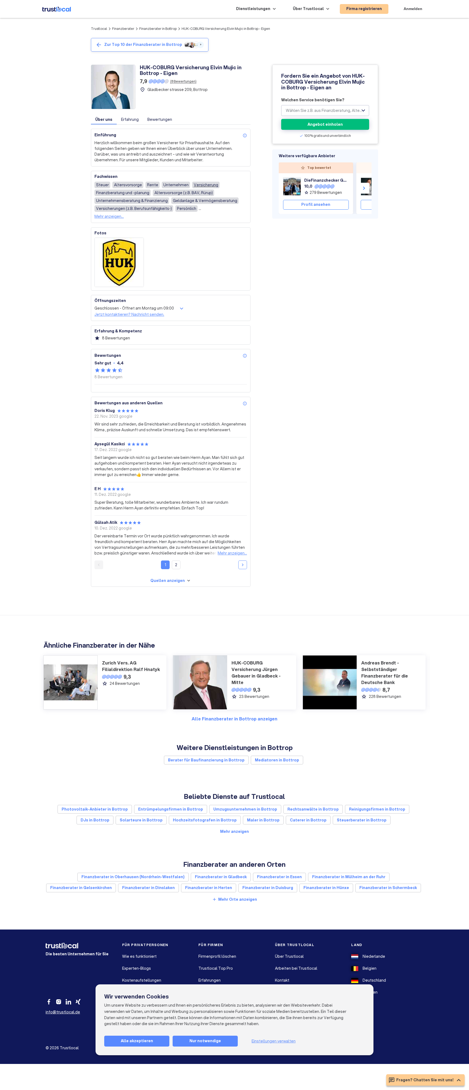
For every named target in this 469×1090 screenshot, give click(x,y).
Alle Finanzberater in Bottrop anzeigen (234, 719)
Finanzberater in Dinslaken (148, 887)
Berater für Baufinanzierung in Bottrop (206, 760)
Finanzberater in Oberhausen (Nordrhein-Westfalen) (133, 877)
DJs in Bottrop (95, 820)
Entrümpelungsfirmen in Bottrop (170, 809)
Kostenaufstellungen (141, 980)
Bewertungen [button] (159, 119)
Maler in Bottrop (263, 820)
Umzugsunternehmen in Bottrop (245, 809)
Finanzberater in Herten (208, 887)
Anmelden (413, 9)
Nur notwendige (205, 1041)
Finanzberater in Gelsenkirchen (81, 887)
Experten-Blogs (136, 968)
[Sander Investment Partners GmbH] (370, 187)
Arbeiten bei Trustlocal (296, 968)
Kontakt (282, 980)
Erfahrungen (209, 980)
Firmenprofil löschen (217, 956)
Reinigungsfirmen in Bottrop (377, 809)
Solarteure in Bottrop (141, 820)
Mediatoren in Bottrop (277, 760)
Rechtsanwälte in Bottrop (313, 809)
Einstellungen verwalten (274, 1041)
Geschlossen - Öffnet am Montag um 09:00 (134, 308)
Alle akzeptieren (137, 1041)
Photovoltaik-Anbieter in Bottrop (95, 809)
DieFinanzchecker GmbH (326, 180)
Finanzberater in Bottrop (158, 28)
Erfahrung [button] (130, 119)
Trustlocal (99, 28)
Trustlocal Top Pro (215, 968)
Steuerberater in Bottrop (361, 820)
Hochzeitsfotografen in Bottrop (205, 820)
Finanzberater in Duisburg (267, 887)
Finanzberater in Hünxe (326, 887)
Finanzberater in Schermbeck (388, 887)
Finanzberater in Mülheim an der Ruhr (348, 877)
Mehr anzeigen (234, 831)
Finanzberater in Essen (279, 877)
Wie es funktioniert (139, 956)
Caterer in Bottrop (308, 820)
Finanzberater (123, 28)
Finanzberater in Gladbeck (221, 877)
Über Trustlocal (289, 956)
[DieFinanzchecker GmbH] (292, 187)
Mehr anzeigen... (109, 216)
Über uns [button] (103, 119)
